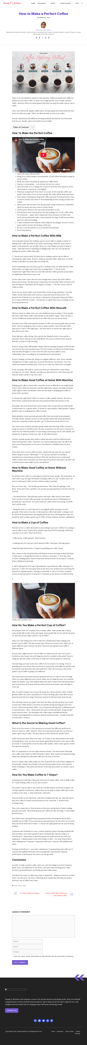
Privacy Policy (69, 1031)
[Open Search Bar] (82, 3)
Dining (53, 3)
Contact (78, 1031)
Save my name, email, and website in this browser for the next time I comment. (44, 956)
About (53, 1031)
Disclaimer (60, 1031)
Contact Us (12, 1010)
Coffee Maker (22, 886)
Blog (77, 3)
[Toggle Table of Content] (32, 127)
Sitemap (77, 1034)
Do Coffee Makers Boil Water (30, 893)
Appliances (42, 3)
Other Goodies (65, 3)
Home (33, 3)
